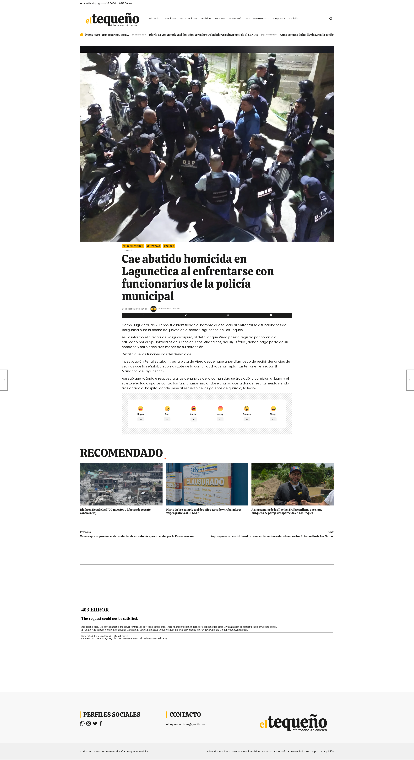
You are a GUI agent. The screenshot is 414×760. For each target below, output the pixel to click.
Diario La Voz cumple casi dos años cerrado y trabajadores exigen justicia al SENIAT (163, 35)
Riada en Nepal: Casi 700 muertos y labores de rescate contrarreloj (115, 511)
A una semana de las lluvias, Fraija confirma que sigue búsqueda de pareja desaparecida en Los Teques (306, 35)
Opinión (294, 18)
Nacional (170, 18)
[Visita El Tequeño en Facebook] (100, 724)
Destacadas (153, 246)
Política (206, 18)
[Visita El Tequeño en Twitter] (95, 724)
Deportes (279, 18)
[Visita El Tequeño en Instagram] (88, 724)
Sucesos (220, 18)
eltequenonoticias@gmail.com (185, 724)
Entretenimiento (256, 18)
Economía (235, 18)
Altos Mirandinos (133, 246)
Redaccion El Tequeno (169, 308)
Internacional (188, 18)
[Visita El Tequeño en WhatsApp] (82, 724)
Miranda (154, 18)
